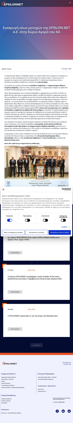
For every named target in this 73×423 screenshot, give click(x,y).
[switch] (27, 220)
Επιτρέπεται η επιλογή (36, 232)
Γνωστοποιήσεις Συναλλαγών (8, 385)
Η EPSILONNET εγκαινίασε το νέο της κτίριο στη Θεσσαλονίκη (33, 316)
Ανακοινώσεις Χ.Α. (42, 391)
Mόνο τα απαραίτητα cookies (13, 232)
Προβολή (65, 227)
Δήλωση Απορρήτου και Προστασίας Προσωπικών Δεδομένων (61, 398)
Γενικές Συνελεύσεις (5, 383)
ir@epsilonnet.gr (67, 364)
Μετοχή (3, 381)
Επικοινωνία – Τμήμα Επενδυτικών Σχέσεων (11, 413)
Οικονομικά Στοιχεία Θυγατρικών (45, 379)
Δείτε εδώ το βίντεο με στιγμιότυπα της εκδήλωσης (21, 143)
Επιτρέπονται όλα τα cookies (59, 232)
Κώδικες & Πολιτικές (6, 401)
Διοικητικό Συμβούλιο (6, 399)
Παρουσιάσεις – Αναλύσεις (7, 379)
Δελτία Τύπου (6, 69)
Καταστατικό (4, 403)
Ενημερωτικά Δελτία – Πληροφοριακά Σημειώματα (12, 387)
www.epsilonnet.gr (66, 362)
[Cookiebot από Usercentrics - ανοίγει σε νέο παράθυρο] (63, 189)
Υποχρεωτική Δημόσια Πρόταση (8, 377)
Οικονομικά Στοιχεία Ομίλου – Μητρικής (47, 377)
